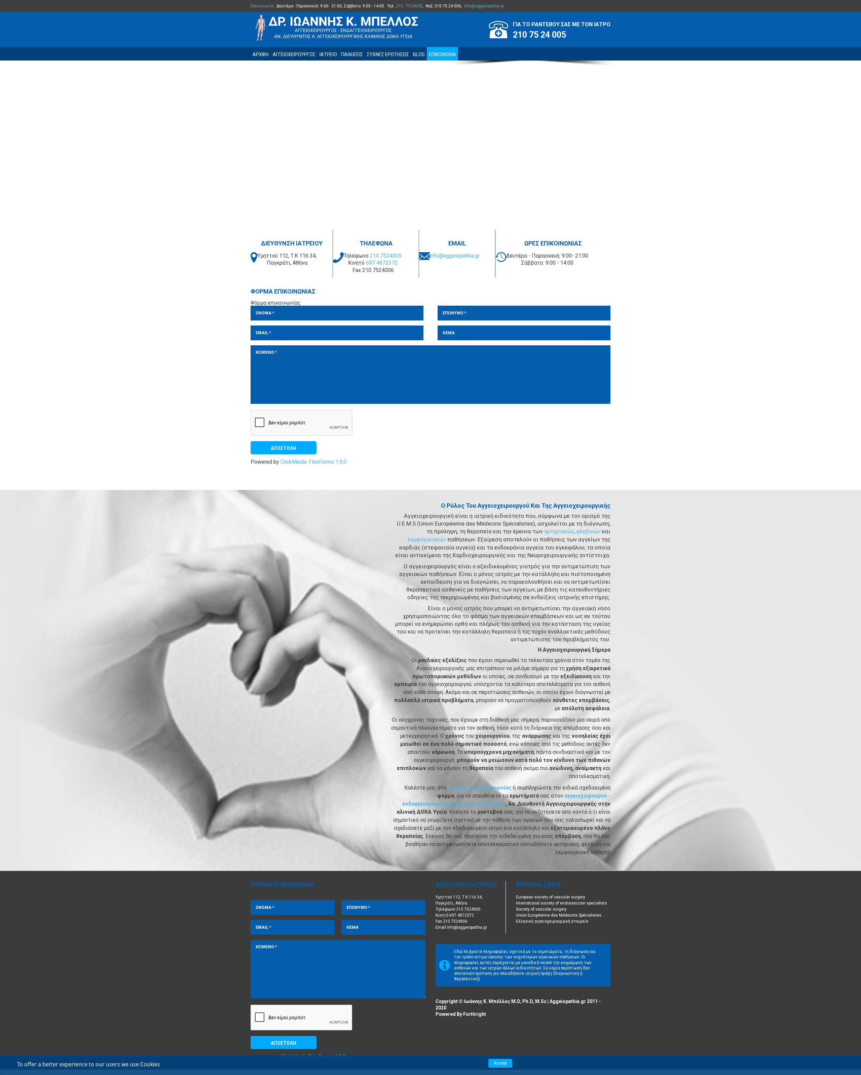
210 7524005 (386, 256)
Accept (500, 1063)
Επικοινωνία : (263, 6)
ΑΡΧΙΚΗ (261, 54)
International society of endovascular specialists (561, 903)
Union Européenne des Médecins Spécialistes (558, 915)
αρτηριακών (559, 531)
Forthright (474, 1014)
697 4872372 (382, 263)
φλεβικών (589, 531)
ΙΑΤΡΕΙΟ (328, 54)
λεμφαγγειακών (427, 539)
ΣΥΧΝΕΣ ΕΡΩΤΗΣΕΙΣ (388, 54)
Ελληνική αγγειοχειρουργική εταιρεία (552, 921)
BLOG (419, 54)
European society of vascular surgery (550, 897)
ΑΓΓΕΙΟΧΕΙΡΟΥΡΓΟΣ (294, 54)
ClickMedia (293, 462)
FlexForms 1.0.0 (327, 462)
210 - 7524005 (409, 6)
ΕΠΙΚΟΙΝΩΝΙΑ (442, 54)
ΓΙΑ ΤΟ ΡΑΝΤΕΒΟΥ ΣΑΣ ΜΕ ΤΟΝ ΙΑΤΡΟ (561, 24)
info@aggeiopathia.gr (484, 6)
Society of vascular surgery (541, 909)
